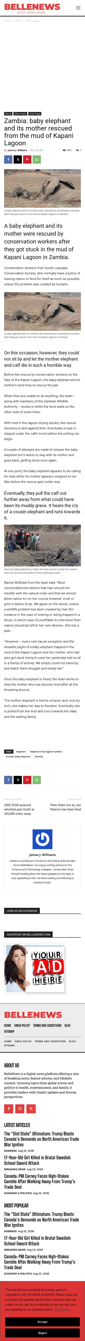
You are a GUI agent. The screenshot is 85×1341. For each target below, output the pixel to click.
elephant (21, 751)
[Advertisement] (42, 67)
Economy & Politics (18, 1193)
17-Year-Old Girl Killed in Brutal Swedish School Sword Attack (37, 1160)
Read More (62, 1309)
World (18, 20)
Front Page (35, 113)
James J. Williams (17, 150)
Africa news (32, 20)
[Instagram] (19, 1108)
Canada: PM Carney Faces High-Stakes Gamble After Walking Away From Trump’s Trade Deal (39, 1181)
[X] (18, 159)
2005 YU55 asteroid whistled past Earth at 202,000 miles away (19, 809)
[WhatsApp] (37, 159)
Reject (42, 1333)
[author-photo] (42, 849)
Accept (42, 1322)
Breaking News (15, 1169)
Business (10, 1150)
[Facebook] (8, 159)
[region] (42, 1311)
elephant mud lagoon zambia (46, 751)
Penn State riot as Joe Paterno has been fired (65, 807)
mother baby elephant (18, 756)
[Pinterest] (27, 159)
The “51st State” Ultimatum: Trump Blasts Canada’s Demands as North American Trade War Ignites (41, 1139)
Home (7, 20)
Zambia (39, 756)
